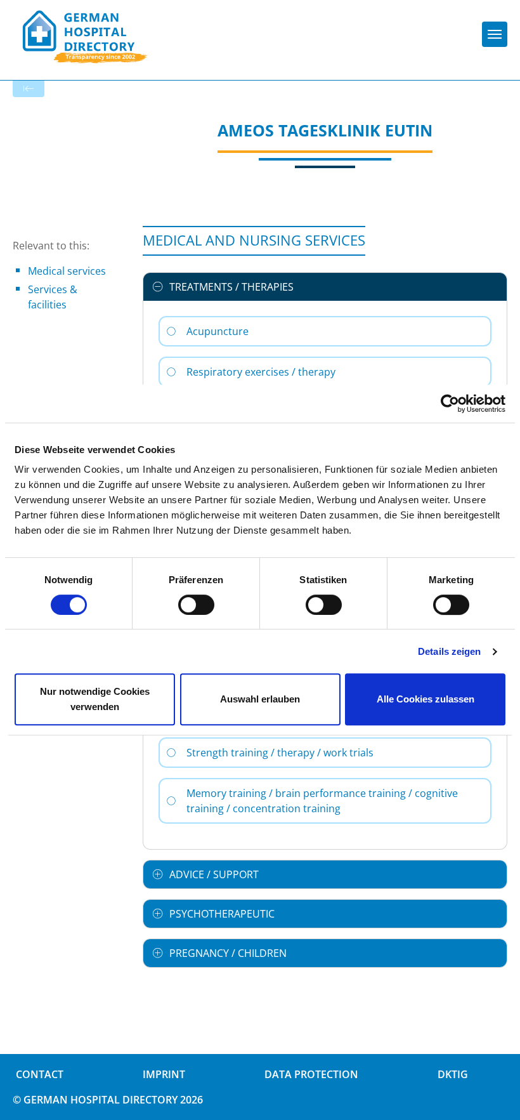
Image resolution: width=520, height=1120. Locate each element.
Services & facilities (52, 297)
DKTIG (453, 1074)
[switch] (196, 605)
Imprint (164, 1074)
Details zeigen (449, 651)
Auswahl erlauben (260, 699)
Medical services (67, 271)
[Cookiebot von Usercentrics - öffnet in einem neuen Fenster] (449, 403)
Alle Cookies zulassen (425, 699)
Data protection (311, 1074)
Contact (39, 1074)
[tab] (325, 287)
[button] (325, 287)
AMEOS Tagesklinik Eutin (325, 130)
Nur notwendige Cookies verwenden (95, 699)
